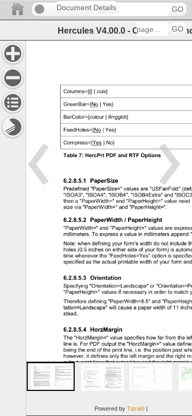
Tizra (136, 408)
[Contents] (12, 102)
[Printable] (12, 127)
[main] (109, 228)
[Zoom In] (12, 53)
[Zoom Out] (12, 78)
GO (178, 9)
